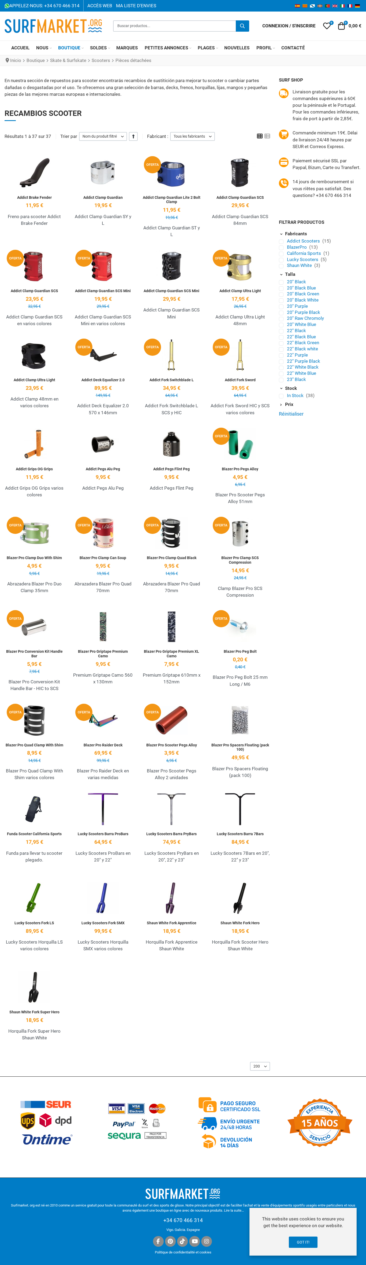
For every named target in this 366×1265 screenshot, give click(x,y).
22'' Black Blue (301, 336)
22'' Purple (297, 355)
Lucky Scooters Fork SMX (103, 923)
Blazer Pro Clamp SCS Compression (240, 560)
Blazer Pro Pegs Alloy (240, 469)
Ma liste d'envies (136, 5)
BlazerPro (297, 247)
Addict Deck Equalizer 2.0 (103, 380)
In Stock (296, 395)
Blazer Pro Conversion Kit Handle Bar (34, 653)
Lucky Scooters (303, 259)
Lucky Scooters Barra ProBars (103, 834)
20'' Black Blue (301, 288)
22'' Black (296, 330)
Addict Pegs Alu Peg (103, 469)
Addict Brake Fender (34, 197)
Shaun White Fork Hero (240, 923)
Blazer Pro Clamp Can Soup (103, 558)
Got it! (303, 1242)
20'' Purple (297, 306)
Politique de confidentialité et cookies (183, 1252)
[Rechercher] (242, 26)
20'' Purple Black (303, 312)
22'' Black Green (303, 342)
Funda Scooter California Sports (34, 834)
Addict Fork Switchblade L (172, 380)
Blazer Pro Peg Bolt (240, 651)
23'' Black (296, 379)
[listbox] (103, 136)
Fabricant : (157, 136)
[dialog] (303, 1232)
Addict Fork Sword (240, 380)
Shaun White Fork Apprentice (171, 923)
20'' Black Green (303, 293)
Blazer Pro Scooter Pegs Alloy (171, 745)
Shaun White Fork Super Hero (34, 1012)
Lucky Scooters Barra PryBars (171, 834)
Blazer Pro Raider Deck (103, 745)
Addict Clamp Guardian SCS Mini (103, 291)
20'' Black (296, 281)
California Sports (304, 253)
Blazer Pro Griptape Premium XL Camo (171, 653)
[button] (327, 26)
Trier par (68, 136)
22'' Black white (302, 348)
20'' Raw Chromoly (305, 318)
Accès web (99, 5)
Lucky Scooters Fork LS (34, 923)
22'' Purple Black (303, 361)
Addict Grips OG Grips (34, 469)
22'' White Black (303, 367)
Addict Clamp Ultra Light (240, 291)
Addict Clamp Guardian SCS (240, 197)
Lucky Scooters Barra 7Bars (240, 834)
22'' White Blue (301, 373)
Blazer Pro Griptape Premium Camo (103, 653)
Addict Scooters (304, 241)
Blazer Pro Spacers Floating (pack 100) (240, 747)
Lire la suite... (234, 1210)
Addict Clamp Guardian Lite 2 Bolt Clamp (171, 199)
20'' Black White (303, 300)
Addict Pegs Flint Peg (171, 469)
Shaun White (300, 265)
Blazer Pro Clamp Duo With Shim (34, 558)
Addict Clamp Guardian (103, 197)
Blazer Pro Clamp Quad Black (171, 558)
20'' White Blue (301, 324)
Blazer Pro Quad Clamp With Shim (34, 745)
